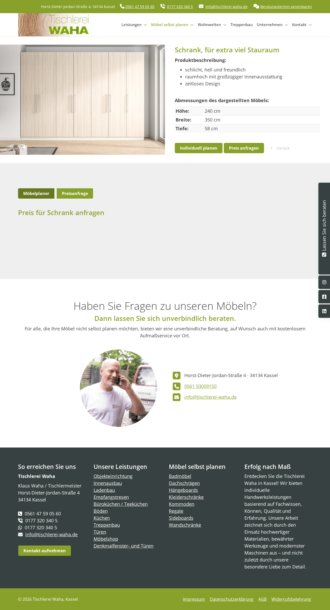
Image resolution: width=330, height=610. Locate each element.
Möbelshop (106, 539)
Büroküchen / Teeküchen (121, 504)
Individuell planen (198, 148)
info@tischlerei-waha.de (226, 6)
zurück (282, 148)
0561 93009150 (200, 386)
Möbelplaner (36, 193)
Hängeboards (183, 490)
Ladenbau (104, 490)
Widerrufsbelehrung (291, 599)
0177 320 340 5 (180, 6)
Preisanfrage (75, 193)
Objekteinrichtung (113, 476)
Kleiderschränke (186, 497)
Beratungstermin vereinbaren (286, 6)
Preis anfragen (244, 148)
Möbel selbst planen (169, 24)
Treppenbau (241, 24)
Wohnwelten (209, 24)
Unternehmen (270, 24)
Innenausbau (108, 483)
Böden (101, 511)
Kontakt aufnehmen (44, 551)
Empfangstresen (111, 497)
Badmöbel (180, 476)
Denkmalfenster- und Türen (123, 546)
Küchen (102, 518)
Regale (176, 511)
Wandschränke (185, 525)
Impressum (194, 599)
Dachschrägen (184, 483)
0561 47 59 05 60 (140, 6)
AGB (262, 599)
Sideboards (181, 518)
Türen (100, 532)
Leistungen (131, 24)
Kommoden (181, 504)
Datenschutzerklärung (231, 599)
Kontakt (299, 24)
